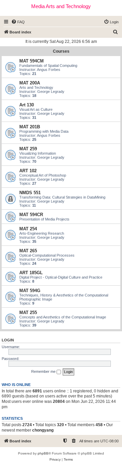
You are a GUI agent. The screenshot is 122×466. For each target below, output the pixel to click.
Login (8, 340)
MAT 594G (29, 290)
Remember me (44, 371)
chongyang (43, 430)
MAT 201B (29, 126)
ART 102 (28, 170)
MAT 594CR (31, 214)
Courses (61, 51)
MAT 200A (29, 82)
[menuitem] (18, 22)
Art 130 (26, 104)
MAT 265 (28, 250)
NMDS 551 (30, 192)
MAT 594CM (31, 60)
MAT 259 (28, 148)
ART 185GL (31, 272)
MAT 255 (28, 312)
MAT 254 (28, 228)
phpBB (43, 453)
